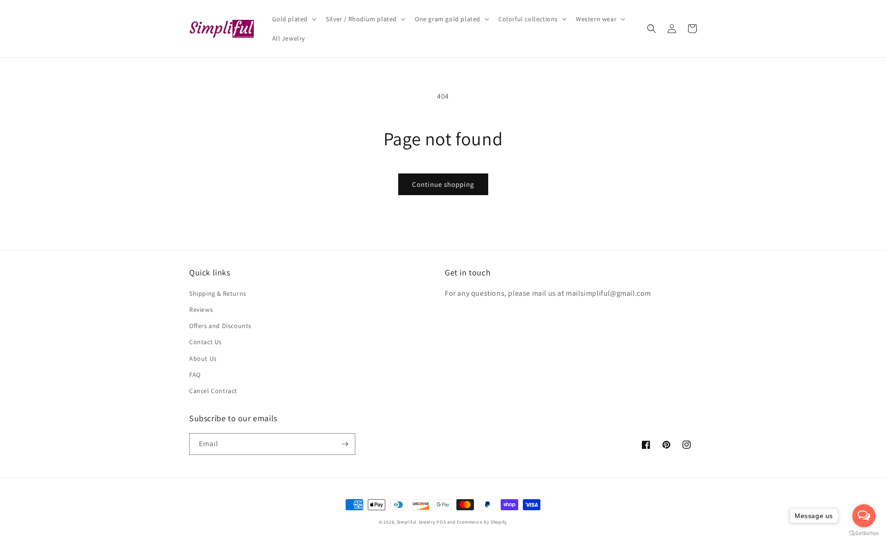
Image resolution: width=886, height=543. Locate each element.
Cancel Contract (213, 391)
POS (441, 522)
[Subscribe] (345, 444)
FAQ (195, 374)
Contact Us (205, 342)
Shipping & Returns (217, 293)
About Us (203, 358)
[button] (294, 19)
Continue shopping (443, 184)
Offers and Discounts (220, 326)
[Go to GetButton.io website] (864, 534)
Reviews (201, 309)
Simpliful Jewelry (416, 522)
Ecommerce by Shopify (482, 522)
